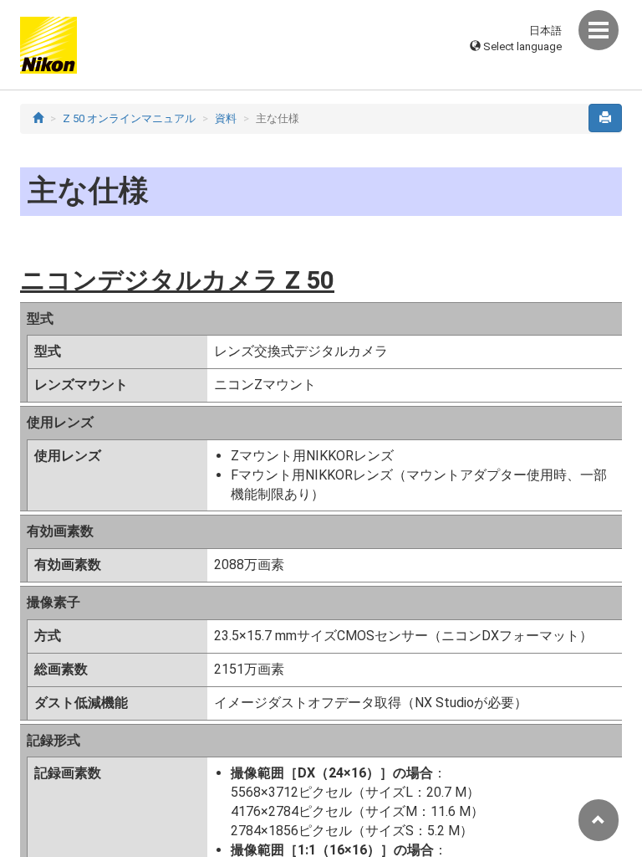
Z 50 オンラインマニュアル (129, 118)
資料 (226, 118)
